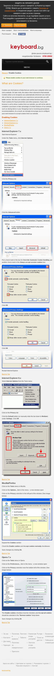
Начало (5, 73)
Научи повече (20, 25)
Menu (27, 67)
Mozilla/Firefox (9, 125)
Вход (14, 34)
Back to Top (6, 374)
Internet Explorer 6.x (11, 123)
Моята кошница (36, 30)
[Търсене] (48, 61)
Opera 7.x (7, 127)
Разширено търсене (41, 663)
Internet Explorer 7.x (11, 120)
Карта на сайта (8, 663)
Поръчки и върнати (23, 666)
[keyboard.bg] (27, 45)
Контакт (35, 666)
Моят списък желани (21, 30)
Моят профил (7, 30)
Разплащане (6, 34)
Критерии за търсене (24, 663)
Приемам (7, 25)
